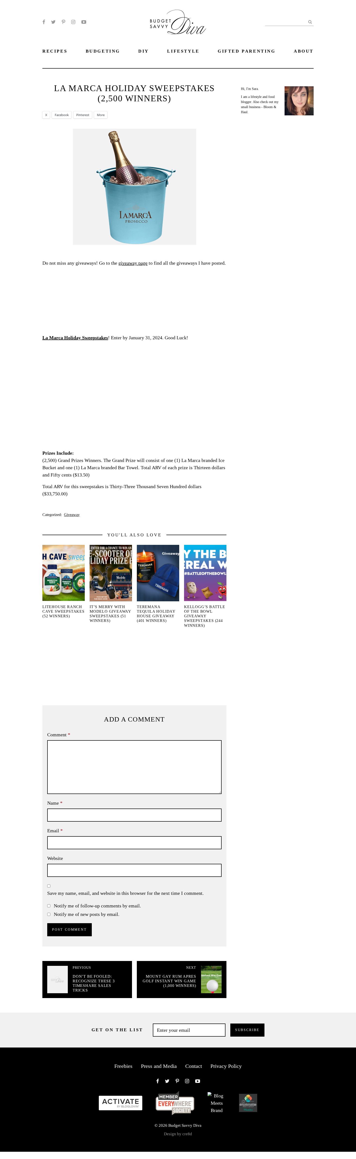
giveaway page (132, 263)
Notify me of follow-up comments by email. (97, 905)
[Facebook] (43, 22)
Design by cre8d (178, 1134)
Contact (193, 1066)
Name (54, 803)
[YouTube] (83, 22)
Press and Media (159, 1066)
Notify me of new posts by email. (86, 914)
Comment (58, 734)
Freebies (123, 1066)
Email (55, 830)
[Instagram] (73, 22)
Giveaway (72, 515)
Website (55, 858)
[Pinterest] (63, 22)
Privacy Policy (226, 1066)
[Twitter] (53, 22)
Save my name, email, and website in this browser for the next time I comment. (125, 893)
